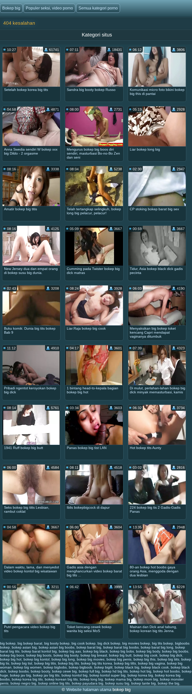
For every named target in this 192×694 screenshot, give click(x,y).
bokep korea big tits (27, 679)
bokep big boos (12, 655)
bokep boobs (18, 671)
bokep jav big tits (46, 675)
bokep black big (126, 667)
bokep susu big (117, 683)
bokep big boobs (175, 651)
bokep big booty (66, 655)
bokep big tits (68, 663)
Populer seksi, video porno (49, 8)
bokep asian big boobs (56, 647)
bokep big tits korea (96, 663)
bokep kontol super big (108, 675)
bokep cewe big (64, 671)
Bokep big (11, 8)
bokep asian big (24, 647)
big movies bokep (136, 643)
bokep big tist (21, 663)
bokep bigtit (103, 667)
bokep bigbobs (55, 667)
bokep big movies (90, 659)
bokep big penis (119, 659)
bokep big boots (39, 655)
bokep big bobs (122, 651)
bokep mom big (146, 679)
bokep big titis (45, 663)
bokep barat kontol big (39, 651)
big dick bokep (109, 643)
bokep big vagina (151, 663)
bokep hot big (140, 671)
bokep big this (145, 659)
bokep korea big (140, 675)
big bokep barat (30, 643)
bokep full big (89, 671)
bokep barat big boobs (121, 647)
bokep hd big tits (115, 671)
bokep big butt (120, 655)
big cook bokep (84, 643)
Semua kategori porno (98, 8)
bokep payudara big (87, 683)
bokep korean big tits (61, 679)
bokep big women (28, 667)
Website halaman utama (88, 689)
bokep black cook (155, 667)
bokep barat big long (157, 647)
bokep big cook (146, 655)
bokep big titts (125, 663)
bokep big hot (11, 659)
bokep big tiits (168, 659)
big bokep (8, 643)
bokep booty (40, 671)
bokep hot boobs (166, 671)
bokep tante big (143, 683)
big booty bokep (57, 643)
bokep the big (168, 683)
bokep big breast (93, 655)
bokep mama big (118, 679)
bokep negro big (23, 683)
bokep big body (148, 651)
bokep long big (91, 679)
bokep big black (95, 651)
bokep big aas (70, 651)
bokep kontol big (75, 675)
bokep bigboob (80, 667)
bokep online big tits (54, 683)
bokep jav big (20, 675)
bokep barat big (88, 647)
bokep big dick (171, 655)
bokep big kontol (37, 659)
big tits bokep (162, 643)
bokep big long (63, 659)
